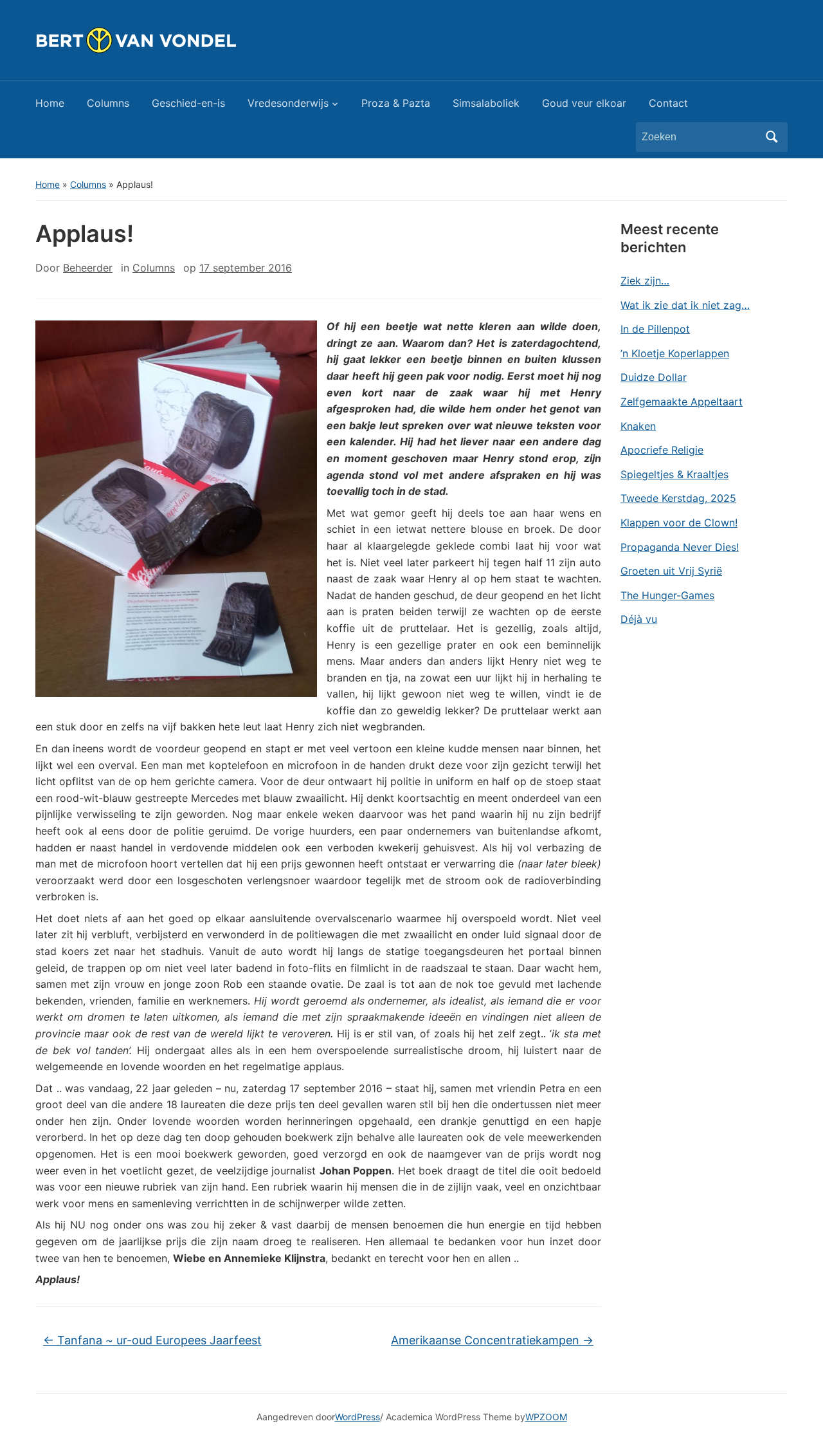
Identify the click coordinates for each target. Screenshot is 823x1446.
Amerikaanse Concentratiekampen (492, 1340)
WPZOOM (546, 1416)
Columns (108, 103)
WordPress (357, 1416)
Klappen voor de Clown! (678, 522)
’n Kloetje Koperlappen (674, 353)
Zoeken (771, 137)
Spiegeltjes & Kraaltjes (674, 474)
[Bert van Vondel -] (168, 39)
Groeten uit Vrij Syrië (671, 570)
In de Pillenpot (655, 328)
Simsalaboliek (486, 103)
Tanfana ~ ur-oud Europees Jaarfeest (152, 1340)
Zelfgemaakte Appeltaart (681, 401)
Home (49, 103)
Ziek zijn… (644, 280)
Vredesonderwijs (288, 103)
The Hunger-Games (667, 595)
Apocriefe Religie (661, 449)
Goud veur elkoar (584, 103)
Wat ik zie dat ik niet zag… (685, 305)
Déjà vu (638, 619)
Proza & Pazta (395, 103)
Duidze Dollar (653, 377)
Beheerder (88, 267)
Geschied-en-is (188, 103)
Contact (668, 103)
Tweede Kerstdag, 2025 (678, 498)
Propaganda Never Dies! (679, 547)
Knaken (638, 426)
